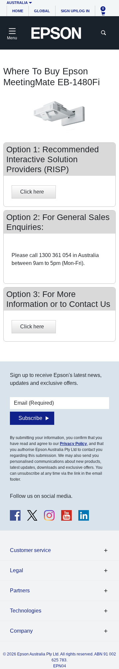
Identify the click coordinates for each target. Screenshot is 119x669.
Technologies (25, 610)
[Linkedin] (83, 515)
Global (42, 11)
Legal (16, 570)
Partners (20, 590)
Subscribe (30, 418)
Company (21, 631)
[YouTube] (66, 515)
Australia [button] (17, 3)
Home (17, 11)
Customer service (30, 550)
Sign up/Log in (75, 11)
